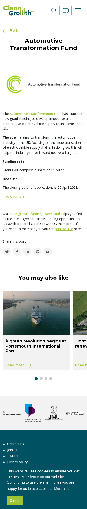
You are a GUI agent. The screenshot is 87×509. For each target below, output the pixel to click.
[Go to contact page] (66, 11)
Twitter (13, 456)
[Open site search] (53, 10)
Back (14, 31)
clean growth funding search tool (34, 213)
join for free (64, 229)
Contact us (15, 444)
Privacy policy (17, 462)
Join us (12, 450)
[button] (36, 378)
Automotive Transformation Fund (35, 113)
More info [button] (61, 489)
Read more (36, 365)
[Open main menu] (78, 10)
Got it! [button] (15, 500)
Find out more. (14, 196)
